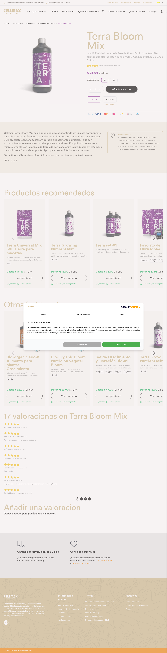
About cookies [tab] (83, 315)
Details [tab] (123, 315)
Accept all (121, 345)
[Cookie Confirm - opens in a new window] (130, 307)
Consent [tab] (43, 315)
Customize (82, 345)
